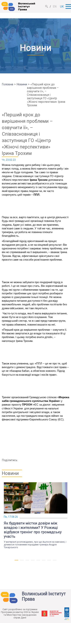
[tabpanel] (35, 515)
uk (62, 6)
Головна (7, 84)
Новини (22, 84)
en (54, 6)
